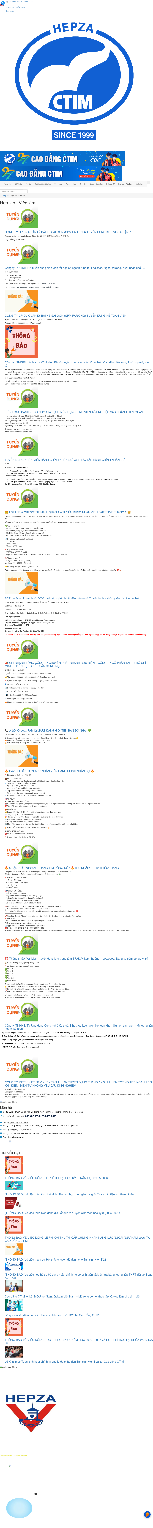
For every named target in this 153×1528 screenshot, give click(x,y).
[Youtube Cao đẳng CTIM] (6, 1141)
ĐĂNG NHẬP (9, 11)
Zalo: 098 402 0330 (15, 1)
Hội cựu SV (110, 184)
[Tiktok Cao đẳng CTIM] (10, 1141)
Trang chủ (7, 184)
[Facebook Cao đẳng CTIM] (1, 1141)
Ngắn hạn (139, 184)
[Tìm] (148, 182)
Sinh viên (83, 184)
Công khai (58, 184)
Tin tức (28, 184)
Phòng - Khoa (71, 184)
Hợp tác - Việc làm (125, 184)
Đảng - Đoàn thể (96, 184)
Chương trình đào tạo (43, 184)
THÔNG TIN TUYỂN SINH (15, 7)
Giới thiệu (18, 184)
